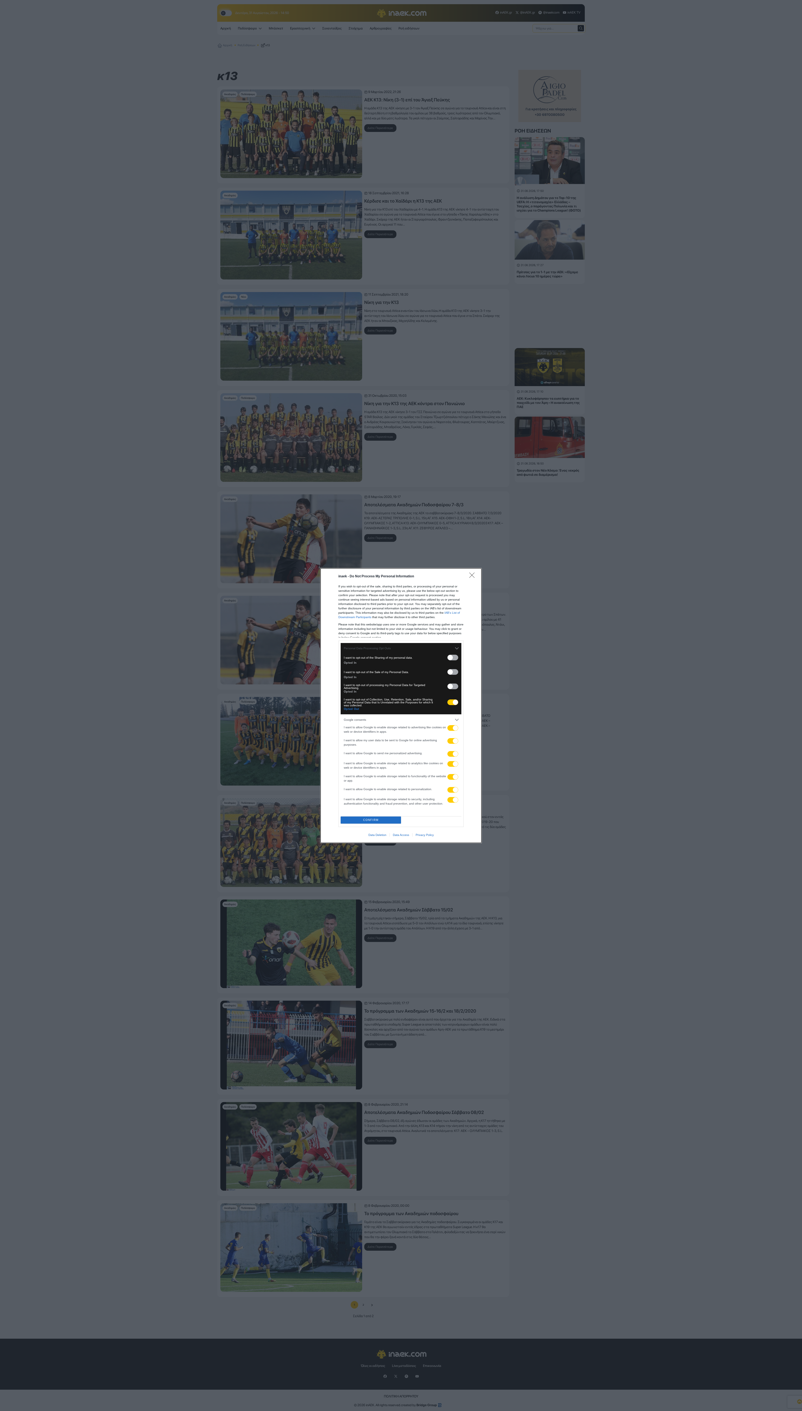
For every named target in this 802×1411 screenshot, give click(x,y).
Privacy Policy (425, 835)
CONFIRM (371, 820)
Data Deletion (377, 835)
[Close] (473, 576)
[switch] (452, 657)
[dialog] (401, 705)
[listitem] (401, 648)
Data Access (401, 835)
